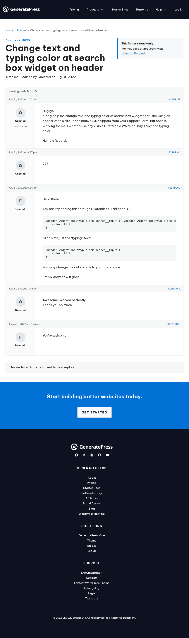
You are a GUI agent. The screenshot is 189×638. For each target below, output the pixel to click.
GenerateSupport (133, 53)
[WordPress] (91, 455)
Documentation (91, 572)
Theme (91, 540)
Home (9, 30)
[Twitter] (84, 455)
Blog (92, 508)
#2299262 (174, 187)
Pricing (74, 9)
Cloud (92, 551)
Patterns (142, 9)
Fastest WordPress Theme (91, 583)
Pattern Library (91, 493)
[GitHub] (99, 455)
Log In (178, 9)
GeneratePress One (92, 535)
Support (91, 578)
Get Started (94, 412)
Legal (92, 593)
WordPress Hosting (92, 513)
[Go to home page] (21, 11)
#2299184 (174, 152)
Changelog (91, 588)
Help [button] (159, 9)
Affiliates (92, 498)
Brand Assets (92, 503)
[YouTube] (107, 455)
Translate (91, 598)
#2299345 (173, 288)
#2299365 (173, 324)
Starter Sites (119, 9)
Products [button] (93, 9)
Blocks (91, 545)
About (92, 477)
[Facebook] (76, 455)
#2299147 (174, 99)
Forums (21, 30)
